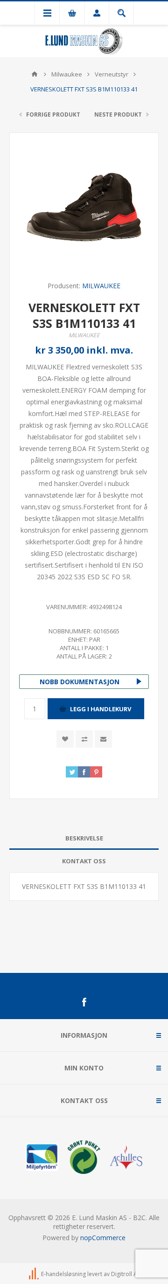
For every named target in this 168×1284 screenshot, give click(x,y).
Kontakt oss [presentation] (84, 861)
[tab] (84, 838)
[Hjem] (34, 74)
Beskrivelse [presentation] (84, 838)
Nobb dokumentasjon (79, 681)
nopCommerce (103, 1237)
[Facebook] (84, 1002)
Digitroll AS (125, 1274)
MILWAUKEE (101, 285)
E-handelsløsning (63, 1274)
